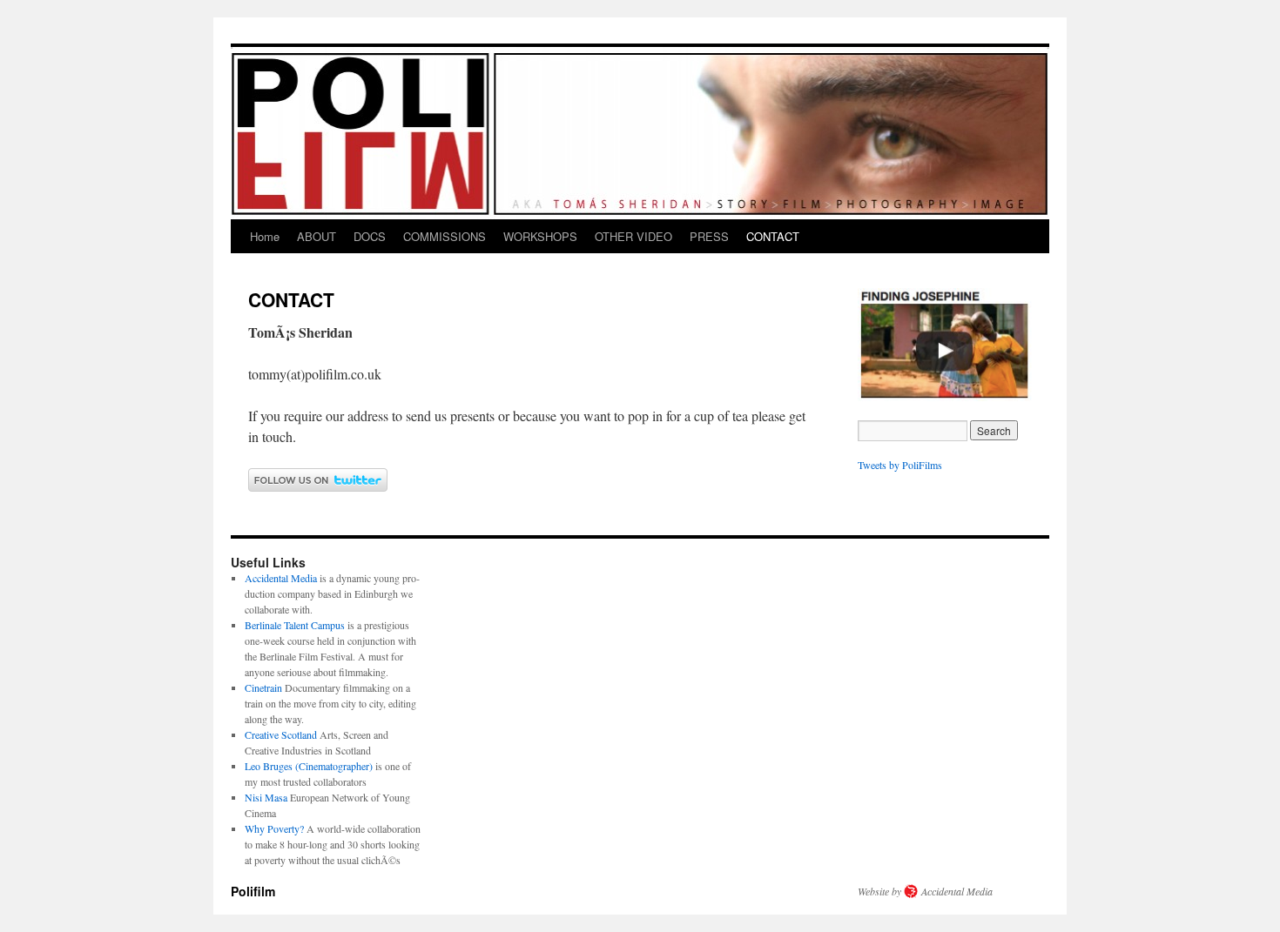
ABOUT (316, 236)
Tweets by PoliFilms (900, 465)
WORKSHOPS (540, 236)
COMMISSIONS (444, 236)
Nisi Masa (266, 797)
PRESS (709, 236)
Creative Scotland (281, 734)
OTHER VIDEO (633, 236)
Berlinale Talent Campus (295, 625)
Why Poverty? (274, 828)
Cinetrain (263, 687)
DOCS (370, 236)
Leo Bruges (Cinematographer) (309, 766)
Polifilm (253, 891)
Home (265, 236)
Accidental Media (281, 578)
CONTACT (772, 236)
